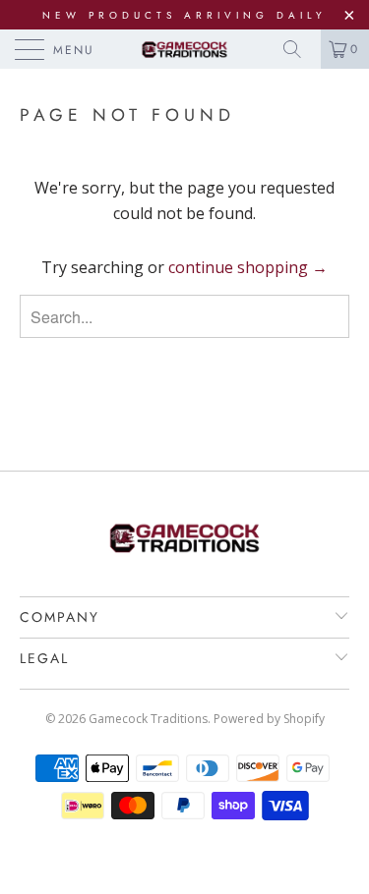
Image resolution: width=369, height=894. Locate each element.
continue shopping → (248, 267)
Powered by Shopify (269, 718)
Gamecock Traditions (148, 718)
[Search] (299, 49)
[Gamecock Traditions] (184, 49)
